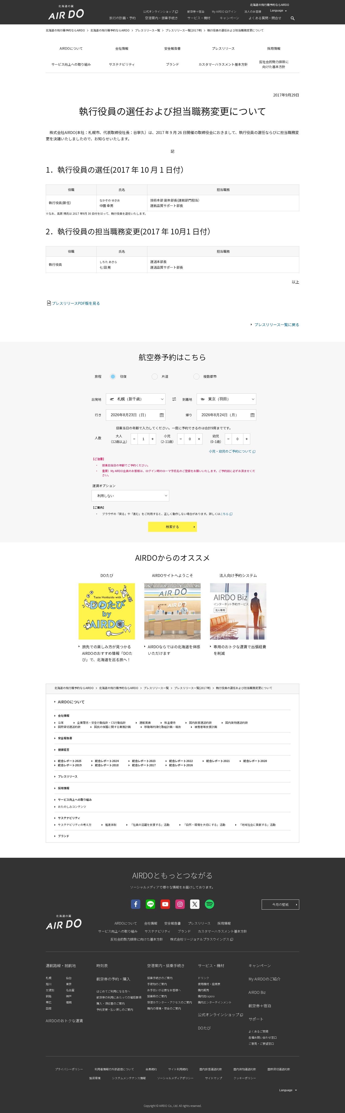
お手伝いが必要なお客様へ (164, 990)
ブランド (172, 64)
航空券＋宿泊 (195, 11)
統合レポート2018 (107, 765)
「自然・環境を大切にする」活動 (204, 825)
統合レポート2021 (218, 761)
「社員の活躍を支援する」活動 (149, 825)
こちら (224, 514)
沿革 (61, 722)
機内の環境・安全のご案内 (164, 1008)
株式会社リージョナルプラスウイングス (199, 939)
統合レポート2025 (69, 761)
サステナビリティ (122, 64)
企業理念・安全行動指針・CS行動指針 (101, 722)
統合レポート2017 (144, 765)
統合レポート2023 (144, 761)
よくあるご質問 (258, 1031)
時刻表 (102, 965)
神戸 (69, 996)
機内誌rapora (206, 996)
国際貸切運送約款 (69, 727)
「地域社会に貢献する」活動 (257, 825)
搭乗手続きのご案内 (159, 978)
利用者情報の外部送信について (114, 1069)
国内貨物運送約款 (236, 722)
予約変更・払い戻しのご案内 (114, 1009)
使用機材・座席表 (209, 984)
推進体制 (110, 825)
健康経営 (63, 749)
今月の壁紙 (280, 904)
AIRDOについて (71, 48)
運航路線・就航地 (61, 965)
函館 (48, 1008)
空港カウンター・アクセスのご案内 (169, 1002)
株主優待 (170, 722)
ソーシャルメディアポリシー (175, 1078)
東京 (69, 984)
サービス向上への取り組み (71, 64)
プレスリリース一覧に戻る (276, 324)
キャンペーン (260, 965)
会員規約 (151, 1069)
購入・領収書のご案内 (110, 1003)
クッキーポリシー (245, 1078)
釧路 (48, 996)
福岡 (69, 1002)
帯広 (48, 1002)
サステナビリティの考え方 (75, 825)
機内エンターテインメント (215, 1002)
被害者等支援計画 (206, 727)
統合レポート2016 (181, 765)
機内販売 (203, 990)
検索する (172, 527)
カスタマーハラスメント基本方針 (223, 64)
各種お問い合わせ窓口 (263, 1037)
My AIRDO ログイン (224, 11)
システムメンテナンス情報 (129, 1078)
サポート (256, 1019)
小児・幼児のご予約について (230, 451)
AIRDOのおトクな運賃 (64, 1020)
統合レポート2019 (69, 765)
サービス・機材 (211, 965)
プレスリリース (223, 48)
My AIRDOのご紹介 (264, 979)
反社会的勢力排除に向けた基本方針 (274, 64)
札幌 (48, 978)
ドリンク (203, 978)
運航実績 (145, 722)
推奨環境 (94, 1078)
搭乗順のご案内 (157, 996)
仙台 (69, 978)
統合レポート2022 (181, 761)
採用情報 (273, 48)
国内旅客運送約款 (200, 722)
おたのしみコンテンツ (72, 806)
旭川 (48, 984)
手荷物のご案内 (157, 984)
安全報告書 (172, 48)
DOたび (204, 1028)
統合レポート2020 (255, 761)
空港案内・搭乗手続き (166, 965)
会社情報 (121, 48)
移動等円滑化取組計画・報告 (162, 727)
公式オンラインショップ (158, 11)
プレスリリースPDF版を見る (76, 303)
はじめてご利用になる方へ (113, 991)
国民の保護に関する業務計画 (112, 727)
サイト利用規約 (178, 1069)
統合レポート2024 (107, 761)
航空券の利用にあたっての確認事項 (118, 997)
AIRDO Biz (257, 992)
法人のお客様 (252, 11)
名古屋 (70, 990)
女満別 (50, 990)
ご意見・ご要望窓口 (261, 1043)
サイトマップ (213, 1078)
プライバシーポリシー (69, 1069)
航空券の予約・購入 (113, 979)
